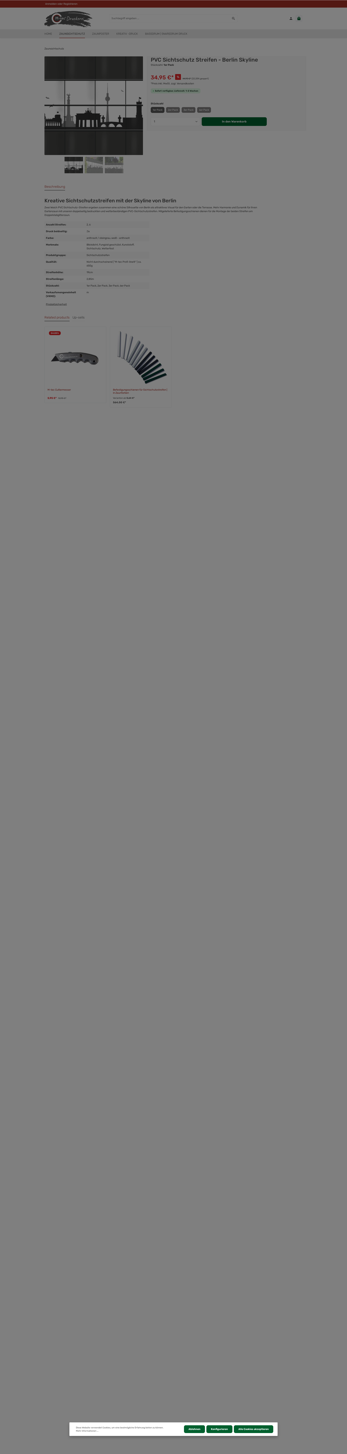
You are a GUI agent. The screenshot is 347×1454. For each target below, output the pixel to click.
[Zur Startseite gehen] (68, 18)
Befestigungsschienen (186, 211)
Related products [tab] (57, 317)
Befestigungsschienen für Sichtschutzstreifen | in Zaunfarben (140, 391)
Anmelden (51, 3)
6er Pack (204, 109)
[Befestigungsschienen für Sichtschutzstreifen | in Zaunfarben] (141, 357)
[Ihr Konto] (291, 18)
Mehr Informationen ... (87, 1431)
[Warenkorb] (299, 18)
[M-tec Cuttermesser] (75, 357)
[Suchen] (233, 18)
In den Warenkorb (234, 121)
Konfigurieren (219, 1429)
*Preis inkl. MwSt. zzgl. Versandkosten (172, 83)
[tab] (54, 186)
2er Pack (173, 109)
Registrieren (70, 3)
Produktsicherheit (56, 304)
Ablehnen (194, 1429)
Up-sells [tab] (78, 317)
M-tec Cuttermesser (59, 389)
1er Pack (157, 109)
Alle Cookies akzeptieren (253, 1429)
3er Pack (188, 109)
